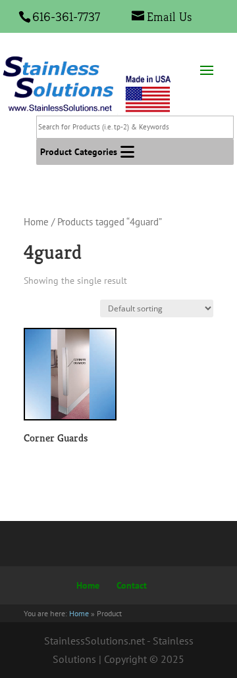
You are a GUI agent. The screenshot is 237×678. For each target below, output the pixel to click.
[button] (78, 152)
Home (36, 221)
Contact (132, 585)
